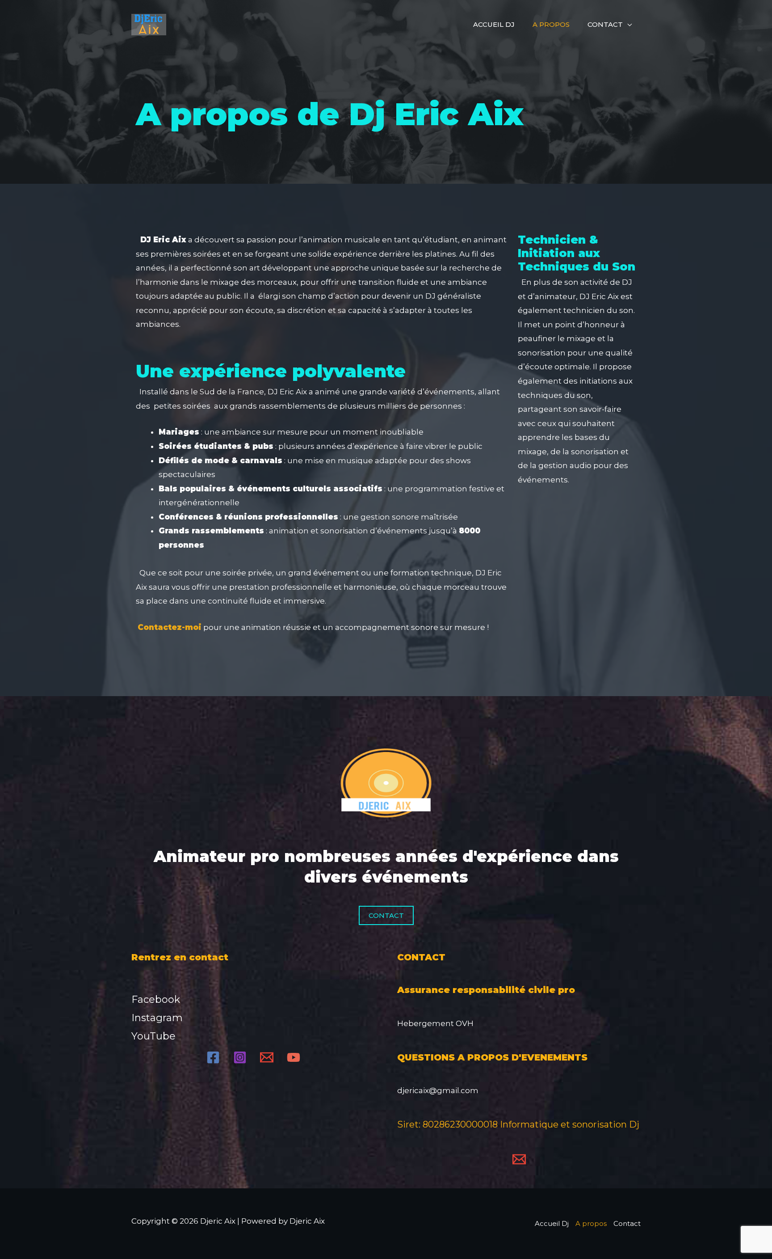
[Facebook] (213, 1057)
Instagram (157, 1018)
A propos (551, 24)
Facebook (155, 999)
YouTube (153, 1036)
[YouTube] (293, 1057)
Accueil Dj (494, 24)
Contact (605, 24)
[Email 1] (266, 1057)
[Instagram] (240, 1057)
